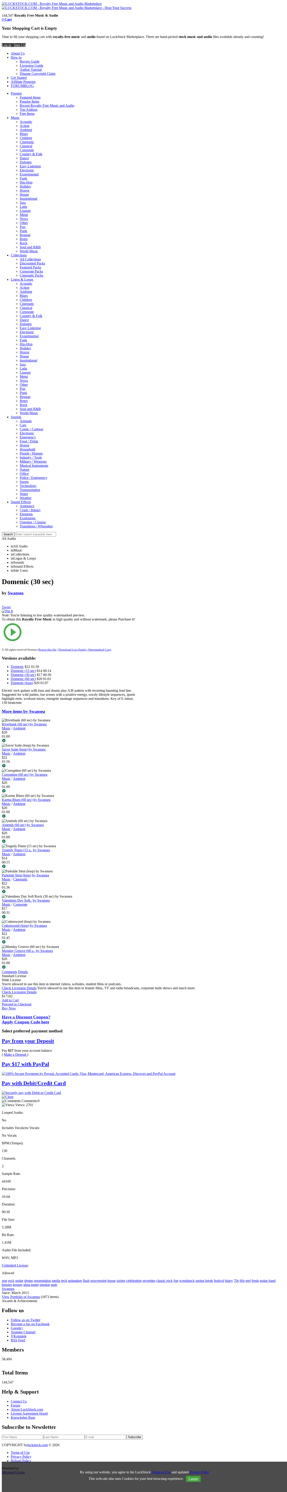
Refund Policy (21, 1461)
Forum (15, 1405)
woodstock (187, 1281)
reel (248, 1281)
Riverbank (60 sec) (15, 724)
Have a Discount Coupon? (26, 1019)
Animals (26, 421)
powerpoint (98, 1281)
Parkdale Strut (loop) (16, 875)
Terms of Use (20, 1452)
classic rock (164, 1281)
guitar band (268, 1281)
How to (16, 57)
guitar (19, 1281)
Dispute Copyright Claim (37, 74)
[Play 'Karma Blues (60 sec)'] (70, 816)
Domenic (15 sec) (23, 671)
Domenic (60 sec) (23, 679)
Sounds (16, 417)
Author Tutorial (31, 69)
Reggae (25, 235)
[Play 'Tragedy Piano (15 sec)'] (70, 866)
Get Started (19, 78)
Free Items (27, 114)
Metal (24, 215)
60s (242, 1281)
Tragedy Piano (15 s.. (17, 850)
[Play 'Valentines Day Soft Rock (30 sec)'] (70, 917)
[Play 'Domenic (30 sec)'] (70, 632)
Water (24, 494)
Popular (16, 93)
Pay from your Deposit (28, 1041)
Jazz (23, 203)
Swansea (16, 593)
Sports (24, 482)
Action (24, 126)
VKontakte (18, 1336)
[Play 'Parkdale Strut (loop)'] (70, 891)
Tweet (6, 607)
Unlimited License (15, 1265)
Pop (22, 227)
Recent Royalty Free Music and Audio (47, 105)
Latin (23, 207)
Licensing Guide (31, 65)
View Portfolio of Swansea (21, 1297)
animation (75, 1281)
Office (24, 474)
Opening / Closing (33, 522)
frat (176, 1281)
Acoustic (26, 122)
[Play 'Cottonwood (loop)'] (70, 942)
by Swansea (38, 724)
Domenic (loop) (22, 683)
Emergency (28, 437)
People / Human (31, 453)
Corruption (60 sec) (15, 774)
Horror (24, 190)
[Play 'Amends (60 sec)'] (70, 841)
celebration (134, 1281)
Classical (26, 146)
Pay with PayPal (25, 1064)
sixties (121, 1281)
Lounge (25, 211)
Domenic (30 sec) (23, 675)
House (24, 194)
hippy (229, 1281)
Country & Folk (31, 154)
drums (28, 1281)
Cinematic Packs (31, 275)
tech (64, 1281)
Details (23, 972)
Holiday (25, 186)
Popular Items (29, 101)
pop (4, 1281)
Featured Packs (30, 267)
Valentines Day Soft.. (17, 900)
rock (11, 1281)
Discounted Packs (32, 263)
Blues (24, 134)
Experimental (29, 174)
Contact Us (19, 1401)
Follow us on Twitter (25, 1320)
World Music (29, 251)
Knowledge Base (23, 1417)
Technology (28, 486)
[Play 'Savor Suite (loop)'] (70, 766)
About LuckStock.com (27, 1409)
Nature (24, 469)
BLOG (29, 86)
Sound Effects (21, 502)
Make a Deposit (15, 1054)
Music (15, 118)
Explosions (27, 518)
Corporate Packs (31, 271)
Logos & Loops (22, 279)
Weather (25, 498)
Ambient (26, 130)
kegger (17, 1285)
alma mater (31, 1285)
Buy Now (9, 1008)
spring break (204, 1281)
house (111, 1281)
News (24, 219)
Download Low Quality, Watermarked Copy (85, 649)
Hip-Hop (26, 182)
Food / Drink (29, 441)
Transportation (30, 490)
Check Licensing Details (19, 988)
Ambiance (27, 506)
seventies (149, 1281)
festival (219, 1281)
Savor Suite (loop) (15, 749)
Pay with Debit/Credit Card (34, 1083)
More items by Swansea (23, 711)
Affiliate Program (23, 82)
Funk (23, 178)
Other (24, 223)
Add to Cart (10, 1000)
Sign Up (20, 45)
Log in (6, 45)
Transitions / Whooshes (36, 526)
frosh (255, 1281)
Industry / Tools (31, 457)
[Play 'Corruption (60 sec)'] (70, 791)
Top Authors (28, 109)
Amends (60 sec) (14, 825)
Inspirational (28, 198)
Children (26, 138)
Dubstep (26, 162)
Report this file (47, 649)
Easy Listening (30, 166)
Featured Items (30, 97)
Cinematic (27, 142)
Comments (9, 972)
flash (86, 1281)
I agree (193, 1479)
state (54, 1285)
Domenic (17, 667)
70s (236, 1281)
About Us (18, 53)
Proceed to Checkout (16, 1004)
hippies (7, 1285)
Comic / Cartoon (31, 429)
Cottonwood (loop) (15, 925)
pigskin (45, 1285)
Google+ (17, 1328)
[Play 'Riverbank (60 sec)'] (70, 740)
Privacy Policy (21, 1457)
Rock (23, 243)
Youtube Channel (23, 1332)
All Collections (30, 259)
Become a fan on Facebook (30, 1324)
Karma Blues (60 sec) (17, 800)
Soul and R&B (30, 247)
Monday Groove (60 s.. (18, 951)
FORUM (17, 86)
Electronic (27, 170)
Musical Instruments (34, 465)
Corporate (27, 150)
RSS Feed (18, 1340)
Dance (24, 158)
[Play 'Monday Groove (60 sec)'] (70, 967)
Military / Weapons (33, 461)
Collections (19, 255)
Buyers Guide (29, 61)
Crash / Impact (30, 510)
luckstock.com (37, 1445)
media (56, 1281)
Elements (26, 514)
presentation (42, 1281)
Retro (24, 239)
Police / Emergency (33, 478)
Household (27, 449)
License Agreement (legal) (29, 1413)
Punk (23, 231)
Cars (23, 425)
